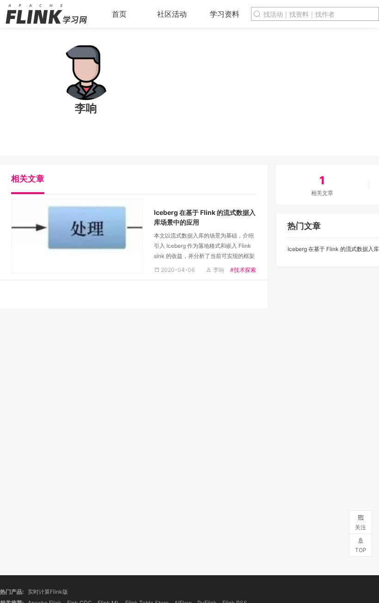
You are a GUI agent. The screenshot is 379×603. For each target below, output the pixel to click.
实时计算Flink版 (48, 591)
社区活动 (172, 14)
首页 (119, 14)
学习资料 (224, 14)
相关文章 (27, 178)
